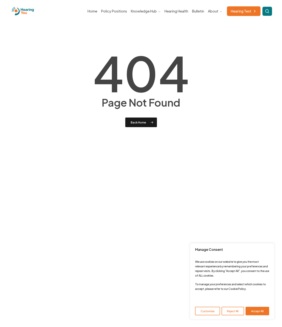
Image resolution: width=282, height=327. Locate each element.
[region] (232, 281)
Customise (207, 311)
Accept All (257, 311)
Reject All (232, 311)
